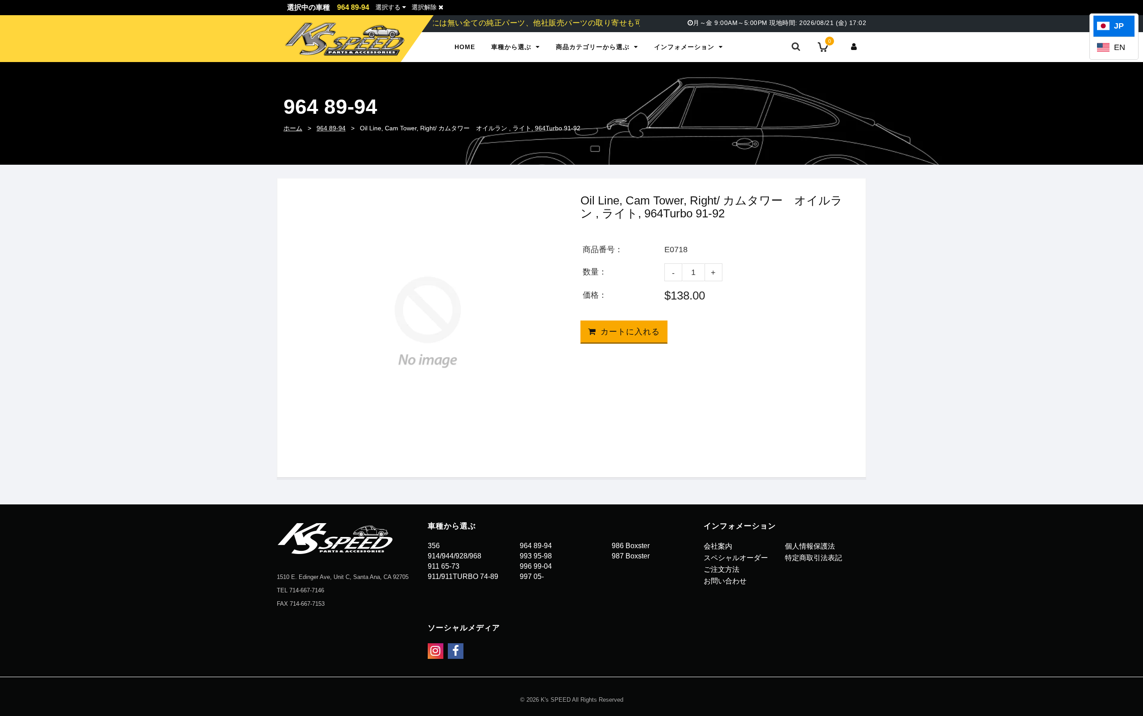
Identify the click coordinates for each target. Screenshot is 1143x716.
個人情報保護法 (810, 546)
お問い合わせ (725, 581)
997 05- (532, 576)
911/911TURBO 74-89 (463, 576)
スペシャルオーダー (736, 558)
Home (465, 46)
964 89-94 (331, 128)
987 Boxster (631, 556)
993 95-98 (536, 556)
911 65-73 (443, 566)
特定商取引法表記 (813, 558)
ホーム (293, 128)
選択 (387, 7)
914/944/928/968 (454, 556)
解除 (425, 7)
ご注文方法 (721, 569)
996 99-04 (536, 566)
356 (434, 545)
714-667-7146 (306, 590)
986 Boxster (631, 545)
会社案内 (718, 546)
